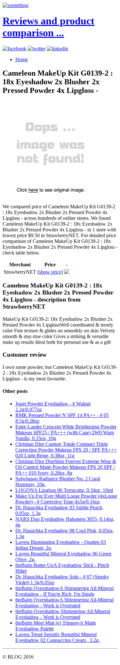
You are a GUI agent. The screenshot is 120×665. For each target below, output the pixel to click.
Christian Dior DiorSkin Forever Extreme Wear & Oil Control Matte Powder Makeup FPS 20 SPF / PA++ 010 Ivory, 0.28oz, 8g (65, 467)
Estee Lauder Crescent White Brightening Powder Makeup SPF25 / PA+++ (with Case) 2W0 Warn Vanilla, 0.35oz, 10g (65, 432)
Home (21, 59)
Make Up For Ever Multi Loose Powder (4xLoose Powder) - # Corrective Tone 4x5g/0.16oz (66, 498)
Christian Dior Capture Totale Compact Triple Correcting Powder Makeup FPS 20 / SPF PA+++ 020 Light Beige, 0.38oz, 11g (66, 449)
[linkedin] (57, 48)
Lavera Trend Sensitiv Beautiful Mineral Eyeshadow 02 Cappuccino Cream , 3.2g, (57, 637)
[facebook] (14, 48)
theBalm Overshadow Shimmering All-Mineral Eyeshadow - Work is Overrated (62, 614)
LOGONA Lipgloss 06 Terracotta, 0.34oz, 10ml (64, 490)
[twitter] (36, 48)
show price (50, 272)
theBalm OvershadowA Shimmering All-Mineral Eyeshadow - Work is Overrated (64, 602)
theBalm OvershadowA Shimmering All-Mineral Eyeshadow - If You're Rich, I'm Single (64, 591)
